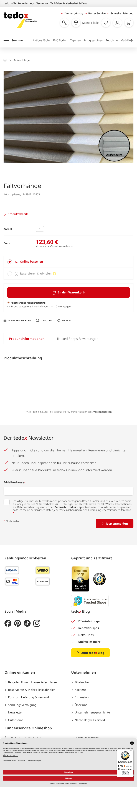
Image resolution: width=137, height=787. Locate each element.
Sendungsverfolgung (22, 705)
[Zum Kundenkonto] (117, 22)
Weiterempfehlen (19, 320)
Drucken (46, 320)
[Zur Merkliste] (105, 22)
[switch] (125, 773)
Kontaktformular (87, 738)
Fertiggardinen (93, 40)
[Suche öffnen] (64, 22)
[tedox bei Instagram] (36, 623)
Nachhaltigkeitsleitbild (90, 720)
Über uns (81, 705)
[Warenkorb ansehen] (129, 22)
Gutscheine (15, 720)
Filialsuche (82, 682)
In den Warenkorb (71, 292)
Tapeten (75, 40)
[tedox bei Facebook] (7, 623)
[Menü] (131, 751)
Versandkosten (66, 246)
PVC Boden (60, 40)
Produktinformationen (27, 338)
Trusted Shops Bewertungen (77, 338)
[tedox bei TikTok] (27, 623)
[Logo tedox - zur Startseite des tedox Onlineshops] (20, 20)
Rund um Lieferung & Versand (28, 697)
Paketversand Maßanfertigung (28, 302)
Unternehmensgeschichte (92, 712)
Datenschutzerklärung (68, 507)
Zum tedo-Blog (92, 653)
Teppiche (112, 40)
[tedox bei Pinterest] (17, 623)
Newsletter (15, 712)
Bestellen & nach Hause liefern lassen (33, 682)
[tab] (68, 262)
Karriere (80, 690)
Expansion (82, 697)
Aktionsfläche (41, 40)
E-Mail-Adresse (15, 482)
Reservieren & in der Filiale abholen (31, 690)
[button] (130, 40)
